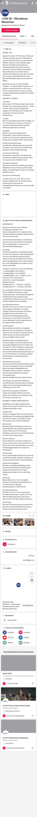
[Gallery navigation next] (33, 515)
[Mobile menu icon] (2, 3)
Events (23, 36)
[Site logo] (16, 3)
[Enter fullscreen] (31, 580)
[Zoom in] (31, 573)
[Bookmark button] (32, 683)
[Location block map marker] (18, 585)
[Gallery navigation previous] (30, 515)
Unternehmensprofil (9, 36)
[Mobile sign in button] (32, 3)
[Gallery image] (8, 522)
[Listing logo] (5, 12)
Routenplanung (28, 605)
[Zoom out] (31, 576)
